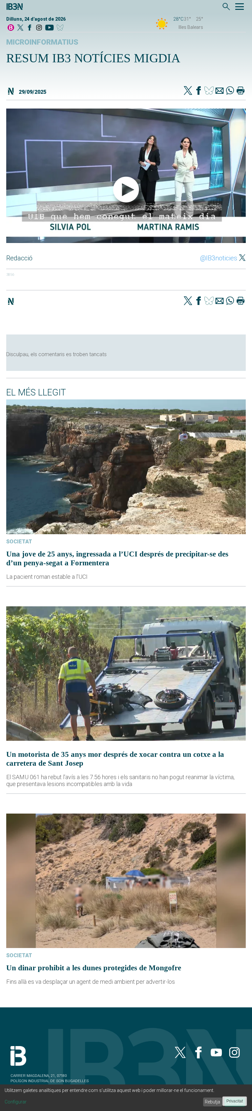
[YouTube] (49, 28)
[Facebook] (29, 28)
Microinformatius (42, 42)
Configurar (16, 1101)
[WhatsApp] (230, 91)
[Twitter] (188, 91)
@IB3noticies (218, 258)
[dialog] (126, 1097)
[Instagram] (39, 28)
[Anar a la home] (11, 28)
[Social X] (20, 28)
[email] (219, 91)
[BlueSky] (61, 28)
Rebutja (212, 1101)
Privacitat (234, 1101)
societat (19, 541)
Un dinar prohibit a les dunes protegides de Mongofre (93, 967)
